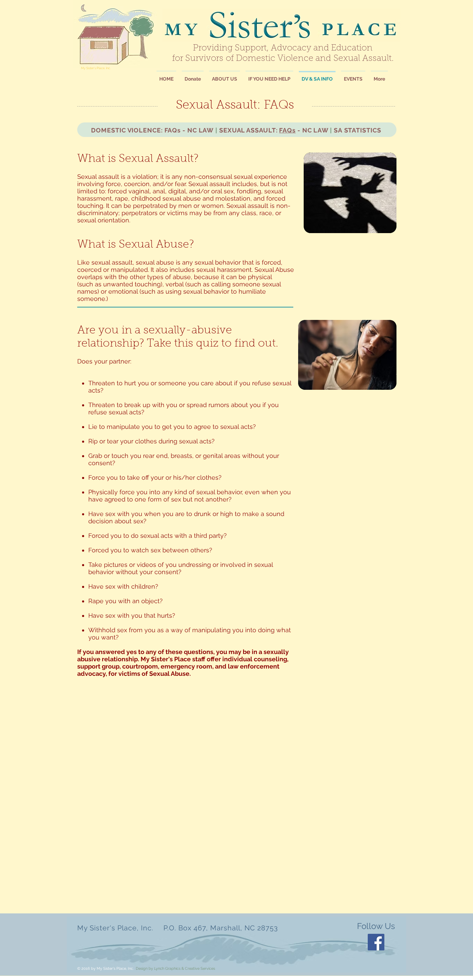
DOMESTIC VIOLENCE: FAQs (136, 130)
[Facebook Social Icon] (376, 942)
